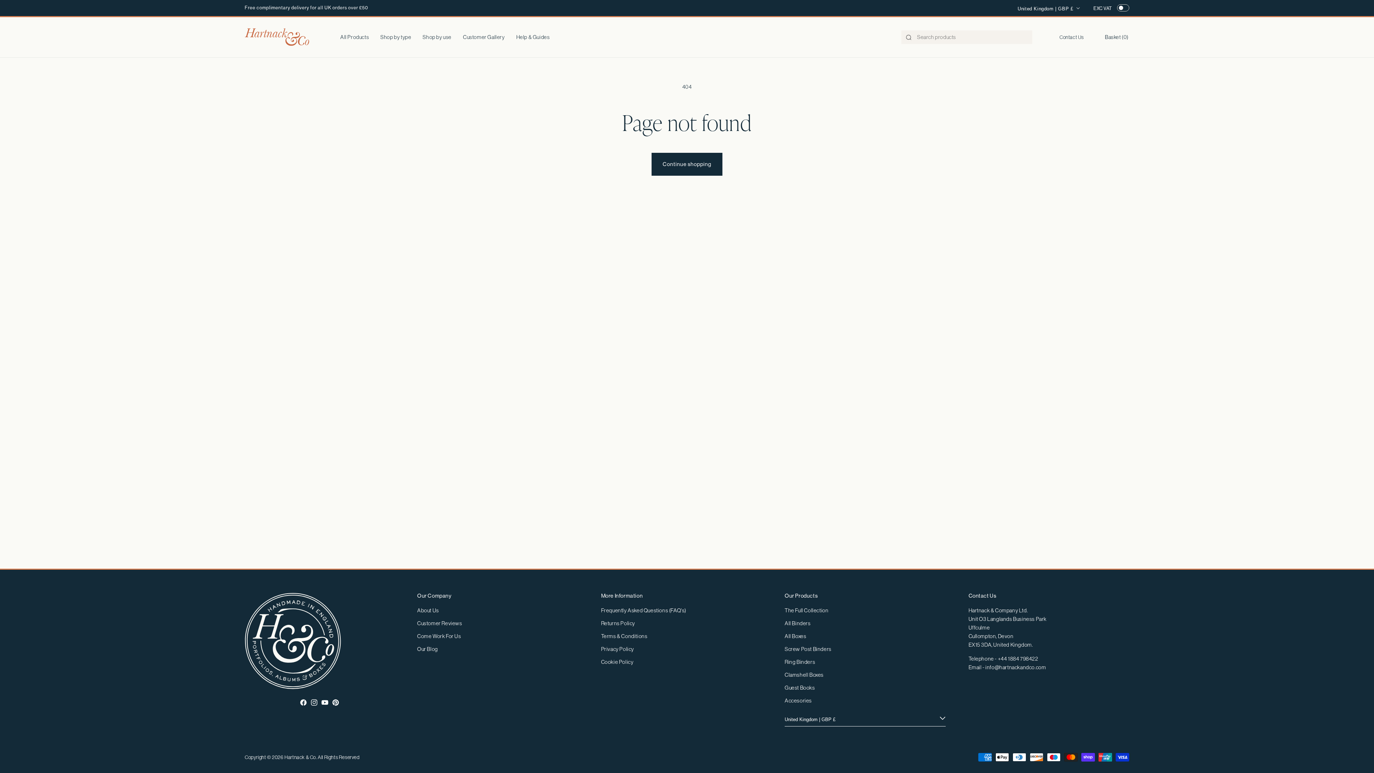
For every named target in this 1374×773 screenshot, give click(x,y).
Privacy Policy (617, 649)
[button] (396, 37)
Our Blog (427, 649)
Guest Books (800, 688)
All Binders (798, 623)
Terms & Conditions (624, 636)
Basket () (1117, 37)
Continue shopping (687, 164)
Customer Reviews (439, 623)
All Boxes (795, 636)
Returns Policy (618, 623)
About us (428, 610)
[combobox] (966, 37)
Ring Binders (800, 662)
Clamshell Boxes (804, 675)
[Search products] (909, 37)
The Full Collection (806, 610)
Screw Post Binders (808, 649)
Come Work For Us (439, 636)
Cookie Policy (617, 662)
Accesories (798, 700)
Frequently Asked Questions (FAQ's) (643, 610)
